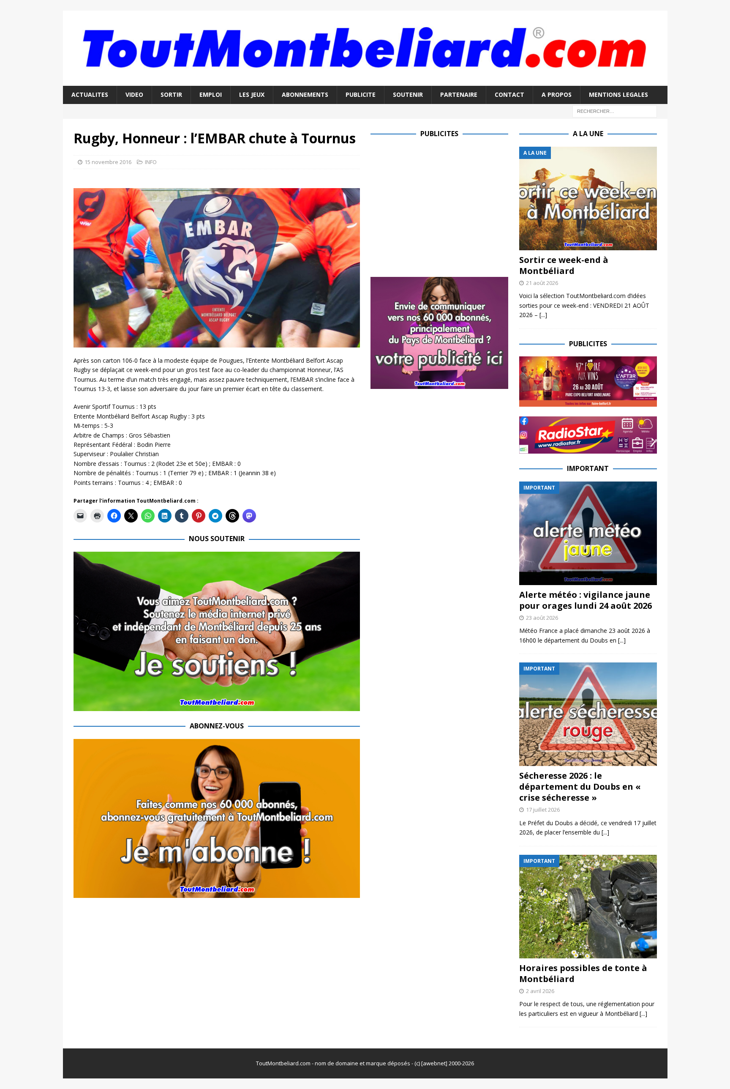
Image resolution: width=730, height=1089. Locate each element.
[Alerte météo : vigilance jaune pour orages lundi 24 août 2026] (588, 533)
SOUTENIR (408, 94)
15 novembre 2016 (107, 162)
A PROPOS (557, 94)
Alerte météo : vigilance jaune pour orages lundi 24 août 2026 (585, 600)
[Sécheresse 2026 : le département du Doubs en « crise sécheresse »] (588, 714)
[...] (543, 315)
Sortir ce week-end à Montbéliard (563, 265)
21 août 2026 (542, 283)
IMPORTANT (588, 468)
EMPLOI (210, 94)
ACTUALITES (89, 94)
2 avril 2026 (540, 991)
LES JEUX (251, 94)
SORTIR (171, 94)
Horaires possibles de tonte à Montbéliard (583, 973)
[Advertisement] (441, 206)
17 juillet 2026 (543, 809)
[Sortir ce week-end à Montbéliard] (588, 198)
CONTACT (509, 94)
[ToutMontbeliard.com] (365, 81)
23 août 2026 (542, 617)
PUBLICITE (361, 94)
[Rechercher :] (614, 111)
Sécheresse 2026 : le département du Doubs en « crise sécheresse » (580, 786)
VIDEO (134, 94)
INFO (151, 162)
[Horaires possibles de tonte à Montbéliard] (588, 906)
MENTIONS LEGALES (618, 94)
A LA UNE (588, 133)
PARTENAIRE (458, 94)
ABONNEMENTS (305, 94)
